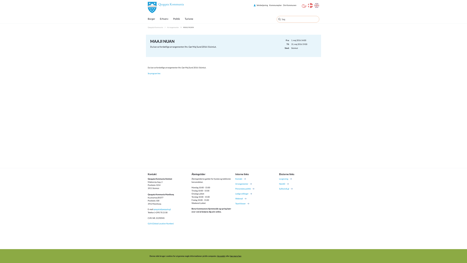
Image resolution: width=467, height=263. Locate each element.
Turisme (189, 18)
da (310, 5)
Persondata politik (243, 189)
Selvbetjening (262, 5)
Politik (176, 18)
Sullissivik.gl (284, 189)
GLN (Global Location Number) (161, 223)
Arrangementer (173, 27)
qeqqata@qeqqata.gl (162, 209)
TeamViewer (240, 203)
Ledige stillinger (241, 194)
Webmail (239, 198)
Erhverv (164, 18)
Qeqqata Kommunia (155, 27)
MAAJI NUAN (188, 27)
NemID (282, 184)
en (316, 5)
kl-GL (304, 5)
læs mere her (235, 256)
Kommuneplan (275, 5)
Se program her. (154, 73)
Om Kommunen (289, 5)
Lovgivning (283, 179)
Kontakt (238, 179)
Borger (151, 18)
